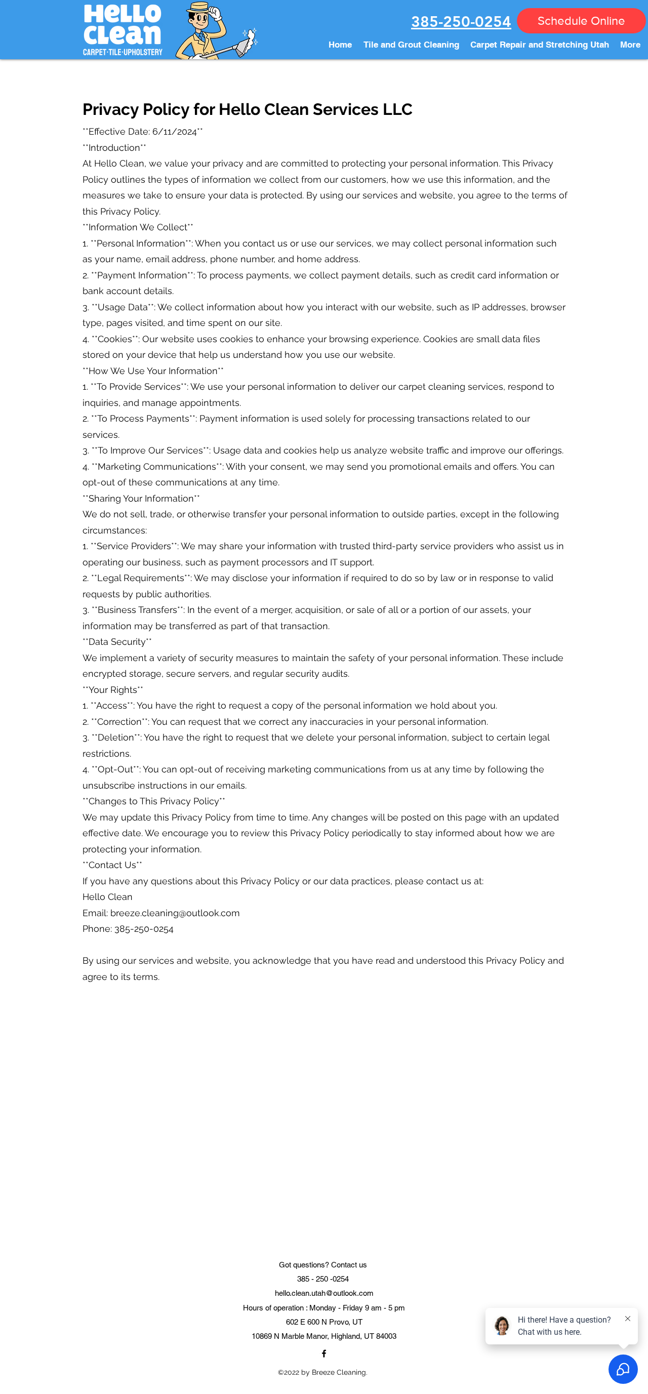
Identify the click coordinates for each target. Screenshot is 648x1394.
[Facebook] (324, 1353)
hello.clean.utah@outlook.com (324, 1293)
